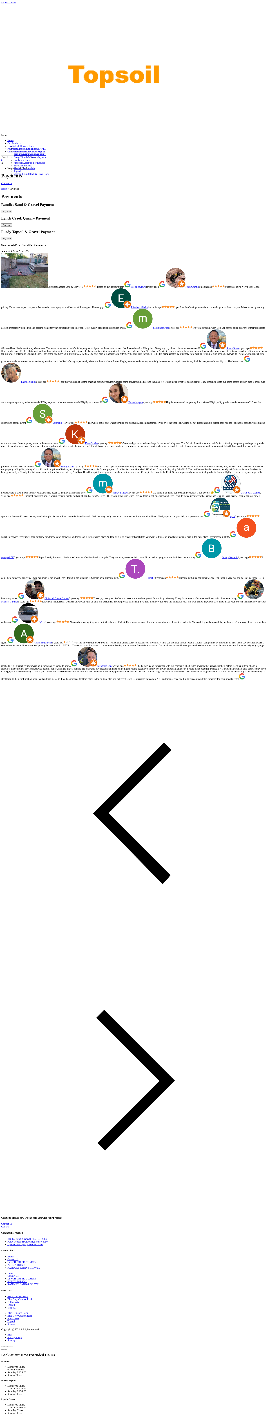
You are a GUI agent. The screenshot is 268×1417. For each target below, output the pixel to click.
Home (10, 140)
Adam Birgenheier (43, 642)
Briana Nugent (135, 402)
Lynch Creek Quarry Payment (28, 154)
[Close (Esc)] (12, 1346)
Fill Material (13, 1302)
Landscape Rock (22, 160)
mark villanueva (120, 492)
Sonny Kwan (232, 348)
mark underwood (161, 327)
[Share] (8, 1346)
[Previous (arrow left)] (2, 1349)
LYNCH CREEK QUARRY (21, 1262)
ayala (232, 516)
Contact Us (12, 1259)
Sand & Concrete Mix (24, 168)
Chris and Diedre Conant (57, 598)
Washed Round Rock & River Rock (31, 174)
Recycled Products (23, 165)
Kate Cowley (91, 443)
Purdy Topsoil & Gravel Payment (30, 157)
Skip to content (8, 2)
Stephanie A (59, 422)
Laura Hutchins (28, 381)
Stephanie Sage (104, 666)
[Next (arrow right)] (5, 1349)
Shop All (11, 1307)
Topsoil (17, 171)
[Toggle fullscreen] (5, 1346)
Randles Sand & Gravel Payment (30, 151)
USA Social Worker (250, 492)
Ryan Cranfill (192, 286)
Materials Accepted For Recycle (29, 162)
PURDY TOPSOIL (17, 1265)
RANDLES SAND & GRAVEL (30, 148)
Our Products (13, 143)
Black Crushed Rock (24, 146)
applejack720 (7, 557)
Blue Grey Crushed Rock (19, 1299)
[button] (134, 135)
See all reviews (138, 286)
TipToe (41, 622)
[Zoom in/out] (2, 1346)
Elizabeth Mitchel (139, 307)
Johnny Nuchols (230, 557)
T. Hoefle (150, 578)
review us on (152, 286)
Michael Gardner (9, 601)
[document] (134, 1384)
